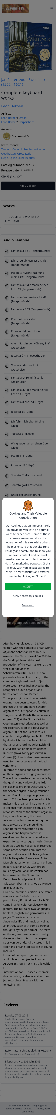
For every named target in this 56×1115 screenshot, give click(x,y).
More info (28, 605)
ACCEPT (28, 586)
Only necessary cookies (28, 596)
